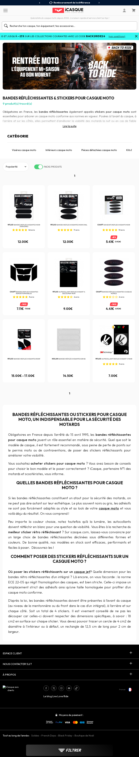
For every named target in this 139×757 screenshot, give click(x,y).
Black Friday (65, 735)
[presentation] (40, 3)
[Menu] (5, 10)
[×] (136, 36)
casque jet (82, 572)
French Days (48, 735)
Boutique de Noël (84, 735)
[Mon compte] (124, 10)
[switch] (38, 166)
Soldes (35, 735)
